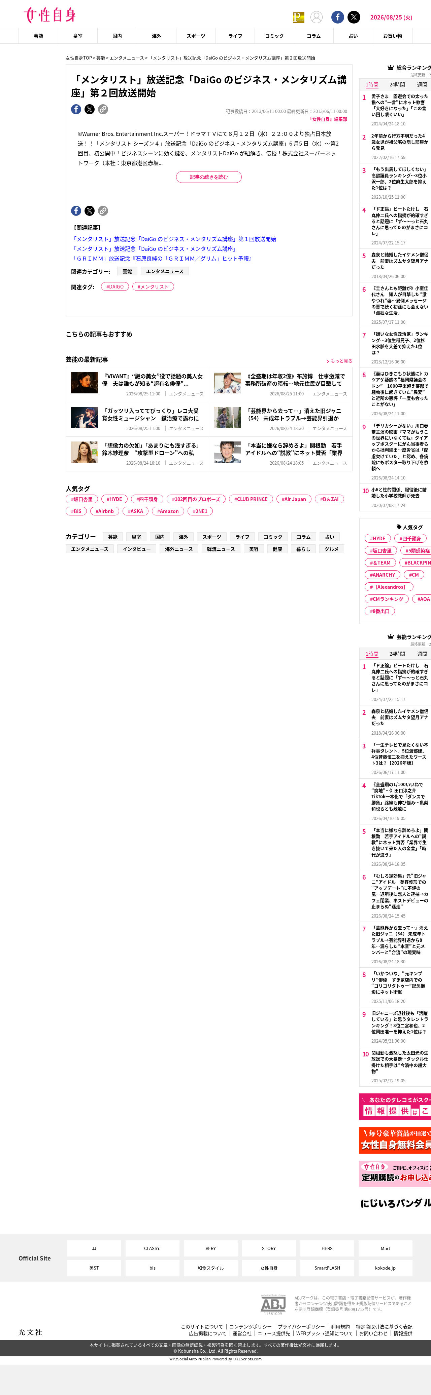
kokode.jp (385, 1268)
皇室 (77, 35)
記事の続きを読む (209, 177)
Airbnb (106, 511)
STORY (269, 1248)
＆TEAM (382, 562)
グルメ (332, 548)
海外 (156, 35)
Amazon (169, 511)
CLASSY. (152, 1248)
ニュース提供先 (274, 1333)
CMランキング (388, 598)
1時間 (372, 84)
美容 (254, 548)
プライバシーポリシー (301, 1326)
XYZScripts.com (248, 1358)
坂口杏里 (83, 499)
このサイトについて (202, 1326)
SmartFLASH (327, 1268)
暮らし (303, 548)
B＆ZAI (331, 499)
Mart (385, 1248)
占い (353, 35)
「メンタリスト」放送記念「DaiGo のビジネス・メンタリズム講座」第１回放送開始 (173, 239)
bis (153, 1268)
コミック (274, 35)
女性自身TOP (79, 57)
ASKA (137, 511)
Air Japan (295, 499)
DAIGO (116, 286)
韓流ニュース (221, 548)
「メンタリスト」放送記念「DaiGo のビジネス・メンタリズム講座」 (154, 248)
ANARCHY (384, 574)
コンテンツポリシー (250, 1326)
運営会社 (242, 1333)
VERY (211, 1248)
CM (415, 574)
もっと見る (342, 360)
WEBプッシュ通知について (324, 1333)
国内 (117, 35)
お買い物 (392, 35)
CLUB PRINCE (252, 499)
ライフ (235, 35)
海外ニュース (179, 548)
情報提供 (403, 1333)
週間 (422, 84)
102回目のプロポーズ (197, 499)
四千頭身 (148, 499)
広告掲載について (208, 1333)
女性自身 (269, 1268)
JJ (94, 1248)
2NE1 (201, 511)
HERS (327, 1248)
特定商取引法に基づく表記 (384, 1326)
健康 (277, 548)
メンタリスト (154, 286)
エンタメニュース (126, 57)
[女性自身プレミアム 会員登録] (298, 17)
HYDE (115, 499)
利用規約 (340, 1326)
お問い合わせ (373, 1333)
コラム (314, 35)
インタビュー (137, 548)
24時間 (397, 84)
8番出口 (381, 611)
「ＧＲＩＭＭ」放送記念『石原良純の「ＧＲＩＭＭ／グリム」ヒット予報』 (162, 258)
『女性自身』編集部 (327, 119)
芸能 (38, 35)
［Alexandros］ (390, 586)
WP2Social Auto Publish (190, 1358)
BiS (77, 511)
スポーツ (196, 35)
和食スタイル (211, 1268)
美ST (94, 1268)
